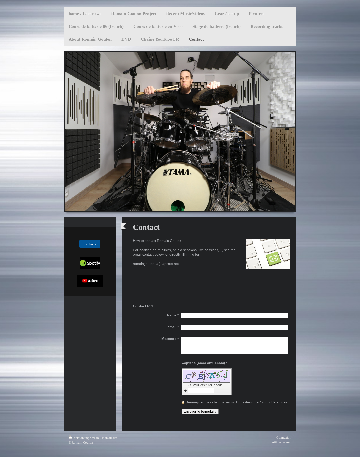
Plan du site (109, 438)
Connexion (283, 437)
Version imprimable (86, 438)
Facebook (89, 244)
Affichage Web (281, 442)
